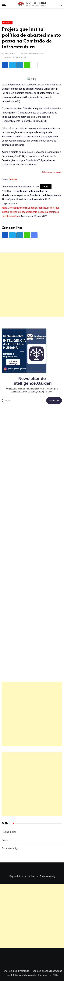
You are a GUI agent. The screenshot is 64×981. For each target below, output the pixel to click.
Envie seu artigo (10, 848)
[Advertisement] (32, 284)
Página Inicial (9, 832)
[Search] (60, 4)
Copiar (45, 186)
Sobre (5, 840)
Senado (13, 179)
